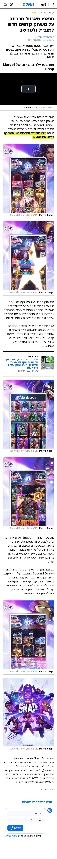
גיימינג (51, 790)
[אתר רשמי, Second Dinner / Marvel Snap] (28, 181)
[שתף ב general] (5, 4)
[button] (43, 4)
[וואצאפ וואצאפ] (11, 4)
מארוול (44, 790)
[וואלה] (28, 4)
